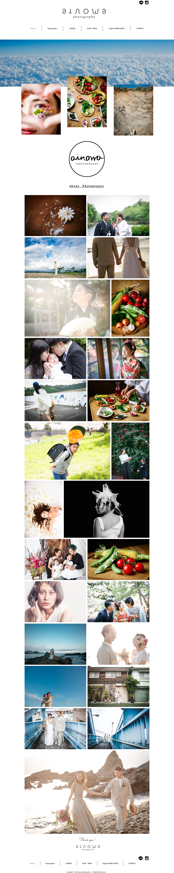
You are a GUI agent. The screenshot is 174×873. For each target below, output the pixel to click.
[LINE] (141, 2)
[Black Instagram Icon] (146, 2)
